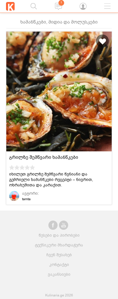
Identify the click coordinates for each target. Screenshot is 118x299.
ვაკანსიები (59, 274)
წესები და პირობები (59, 235)
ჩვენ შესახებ (59, 255)
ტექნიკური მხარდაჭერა (59, 245)
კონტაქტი (59, 264)
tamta (26, 199)
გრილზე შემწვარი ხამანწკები (43, 157)
